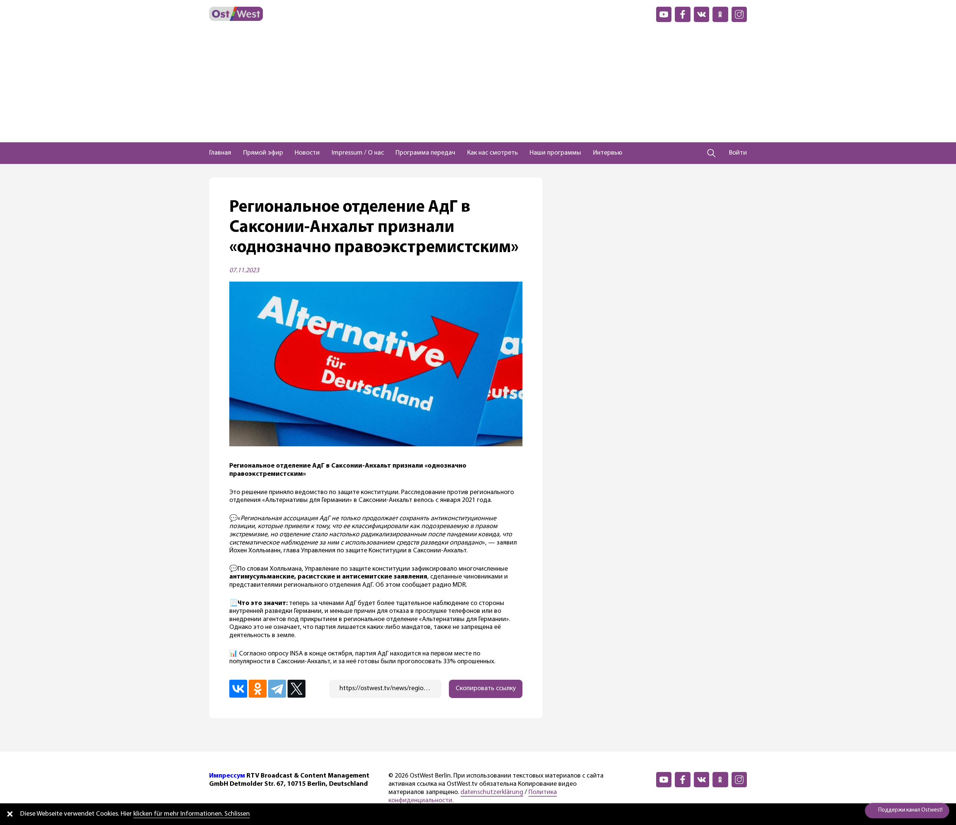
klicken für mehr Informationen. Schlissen (191, 814)
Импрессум (227, 776)
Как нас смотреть (492, 153)
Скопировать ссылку (486, 688)
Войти (738, 153)
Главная (220, 153)
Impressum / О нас (358, 153)
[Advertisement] (478, 86)
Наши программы (555, 153)
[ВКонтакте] (238, 689)
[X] (296, 689)
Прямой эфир (263, 153)
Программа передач (425, 153)
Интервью (607, 153)
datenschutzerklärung (491, 792)
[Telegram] (277, 689)
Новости (307, 153)
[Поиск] (712, 153)
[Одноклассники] (258, 689)
